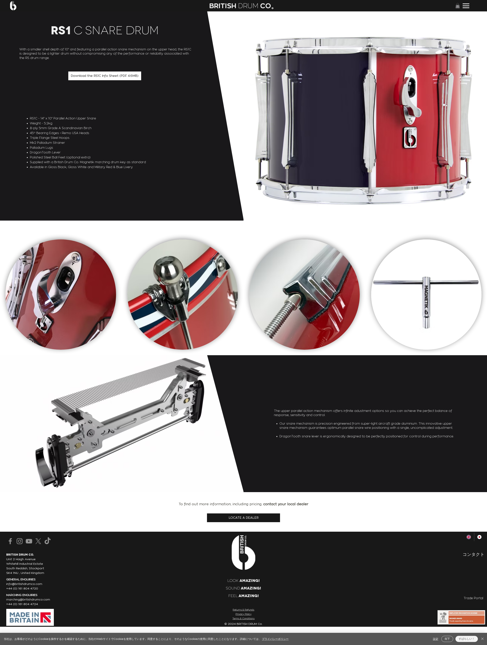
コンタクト (474, 554)
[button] (457, 5)
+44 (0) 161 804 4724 (22, 604)
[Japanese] (479, 537)
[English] (469, 537)
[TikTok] (48, 541)
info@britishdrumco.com (24, 583)
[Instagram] (20, 541)
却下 (447, 638)
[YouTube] (29, 541)
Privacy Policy (243, 614)
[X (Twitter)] (38, 541)
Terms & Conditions (243, 618)
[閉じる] (482, 639)
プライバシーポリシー (275, 638)
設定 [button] (435, 638)
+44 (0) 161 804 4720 (22, 588)
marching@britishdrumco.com (28, 599)
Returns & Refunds (243, 609)
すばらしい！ (467, 638)
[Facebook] (10, 541)
